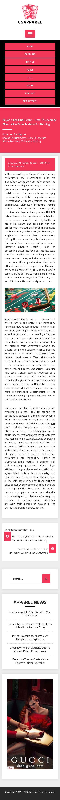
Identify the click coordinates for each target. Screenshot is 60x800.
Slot (30, 77)
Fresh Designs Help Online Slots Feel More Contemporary (30, 613)
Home (30, 46)
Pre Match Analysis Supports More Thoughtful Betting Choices (30, 637)
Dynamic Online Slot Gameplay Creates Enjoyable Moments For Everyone (30, 649)
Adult (30, 69)
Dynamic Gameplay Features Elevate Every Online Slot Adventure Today (30, 625)
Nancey (14, 162)
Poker (30, 85)
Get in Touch (30, 101)
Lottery (30, 93)
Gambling (30, 54)
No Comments (18, 166)
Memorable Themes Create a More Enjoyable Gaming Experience (30, 660)
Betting (30, 62)
